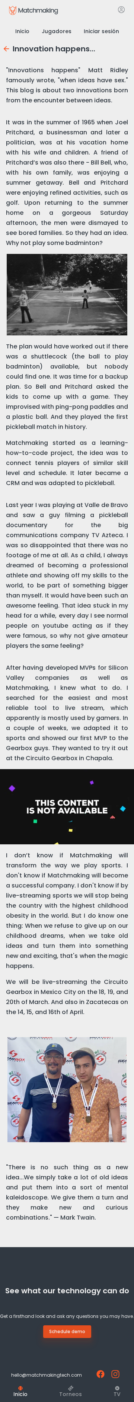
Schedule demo (67, 1331)
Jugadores (56, 31)
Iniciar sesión (101, 31)
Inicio (22, 31)
